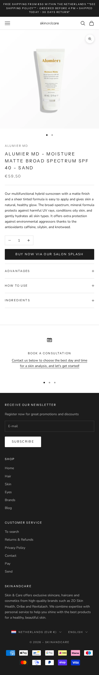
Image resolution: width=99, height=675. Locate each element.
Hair (8, 476)
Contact (10, 555)
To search (12, 531)
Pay (7, 563)
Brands (10, 500)
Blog (8, 508)
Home (9, 468)
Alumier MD (16, 146)
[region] (49, 354)
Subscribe (23, 441)
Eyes (8, 492)
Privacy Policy (15, 547)
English (75, 632)
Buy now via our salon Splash (49, 254)
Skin (8, 484)
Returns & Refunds (19, 539)
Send (8, 571)
